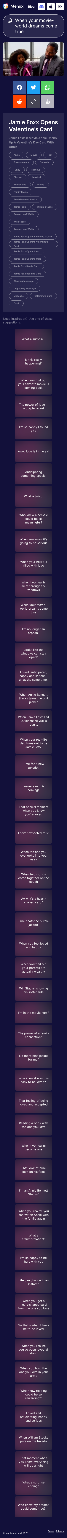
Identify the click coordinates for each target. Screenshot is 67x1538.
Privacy (60, 1531)
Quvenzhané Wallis (24, 214)
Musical (36, 177)
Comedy (44, 162)
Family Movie (21, 192)
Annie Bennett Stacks (25, 199)
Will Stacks (20, 221)
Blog (31, 6)
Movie (34, 154)
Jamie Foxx (20, 206)
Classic (18, 177)
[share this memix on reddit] (19, 101)
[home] (13, 6)
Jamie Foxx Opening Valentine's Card (31, 244)
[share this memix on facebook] (19, 87)
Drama (40, 184)
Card (16, 303)
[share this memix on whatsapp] (47, 87)
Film (50, 154)
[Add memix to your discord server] (41, 6)
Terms (51, 1531)
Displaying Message (25, 288)
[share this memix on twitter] (33, 87)
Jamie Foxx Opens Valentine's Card (33, 236)
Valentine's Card (43, 295)
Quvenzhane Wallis (24, 229)
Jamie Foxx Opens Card (26, 251)
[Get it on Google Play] (60, 6)
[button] (33, 101)
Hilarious (35, 169)
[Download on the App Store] (51, 6)
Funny (17, 169)
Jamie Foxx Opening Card (28, 258)
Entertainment (21, 162)
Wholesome (20, 184)
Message (19, 295)
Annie (17, 154)
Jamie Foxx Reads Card (26, 266)
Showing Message (24, 281)
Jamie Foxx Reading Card (27, 273)
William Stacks (45, 206)
